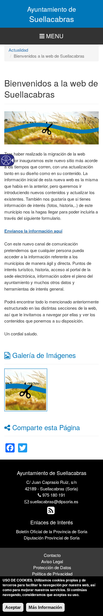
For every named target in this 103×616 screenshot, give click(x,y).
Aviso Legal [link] (52, 561)
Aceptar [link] (13, 607)
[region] (51, 36)
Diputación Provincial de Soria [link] (52, 538)
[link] (25, 389)
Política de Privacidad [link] (52, 574)
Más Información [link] (45, 607)
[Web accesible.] (6, 160)
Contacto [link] (52, 555)
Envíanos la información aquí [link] (33, 231)
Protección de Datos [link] (52, 567)
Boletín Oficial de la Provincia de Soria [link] (51, 531)
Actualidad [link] (18, 50)
